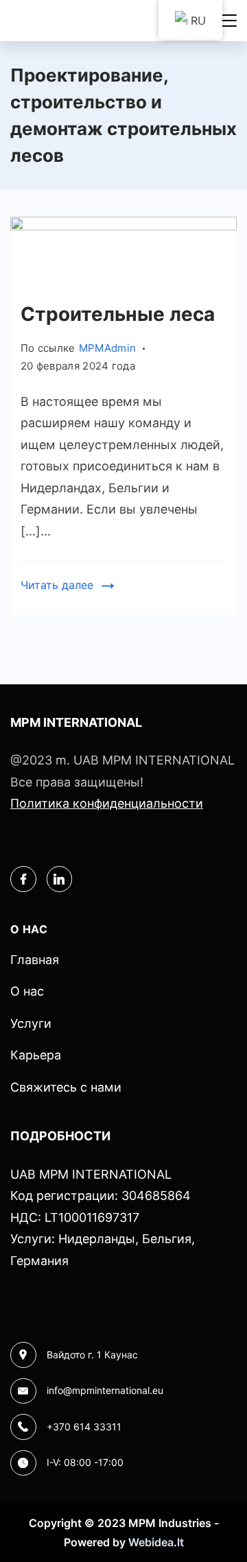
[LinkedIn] (60, 879)
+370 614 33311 (84, 1426)
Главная (34, 959)
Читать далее (57, 585)
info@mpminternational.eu (105, 1390)
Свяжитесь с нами (65, 1087)
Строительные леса (118, 314)
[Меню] (228, 20)
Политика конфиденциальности (106, 803)
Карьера (35, 1055)
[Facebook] (23, 879)
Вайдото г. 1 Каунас (92, 1354)
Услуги (30, 1023)
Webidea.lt (156, 1542)
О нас (27, 991)
